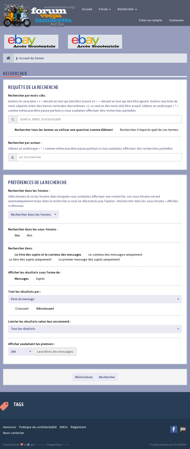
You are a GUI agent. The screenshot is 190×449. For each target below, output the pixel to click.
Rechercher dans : (21, 248)
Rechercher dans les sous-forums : (33, 229)
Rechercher (126, 9)
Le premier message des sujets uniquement (89, 259)
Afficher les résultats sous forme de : (34, 272)
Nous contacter (13, 433)
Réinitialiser (84, 377)
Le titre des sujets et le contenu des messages (48, 254)
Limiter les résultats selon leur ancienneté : (39, 321)
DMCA (64, 427)
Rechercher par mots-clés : (27, 95)
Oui (17, 235)
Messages (22, 278)
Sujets (40, 278)
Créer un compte (150, 20)
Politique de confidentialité (38, 427)
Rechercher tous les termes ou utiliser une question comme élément (64, 130)
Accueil (87, 9)
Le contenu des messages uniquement (115, 254)
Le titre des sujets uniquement (30, 259)
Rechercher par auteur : (25, 143)
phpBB (65, 444)
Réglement (78, 427)
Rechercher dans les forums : (29, 190)
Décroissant (45, 308)
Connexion (176, 20)
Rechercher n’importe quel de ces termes (149, 130)
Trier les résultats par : (24, 291)
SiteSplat (40, 444)
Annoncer (9, 427)
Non (29, 235)
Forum (103, 9)
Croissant (21, 308)
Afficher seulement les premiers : (31, 344)
